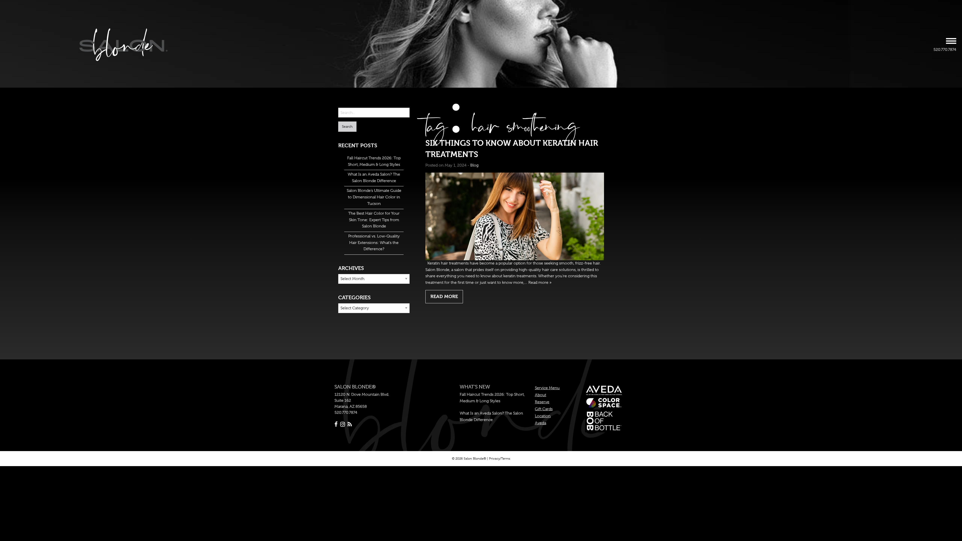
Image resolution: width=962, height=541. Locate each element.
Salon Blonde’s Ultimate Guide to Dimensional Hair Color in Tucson (374, 197)
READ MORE (444, 296)
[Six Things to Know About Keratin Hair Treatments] (514, 216)
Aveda (540, 423)
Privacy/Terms (499, 458)
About (540, 395)
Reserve (542, 402)
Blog (474, 165)
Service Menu (547, 388)
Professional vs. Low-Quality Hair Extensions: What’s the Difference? (374, 242)
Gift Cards (544, 409)
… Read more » (537, 282)
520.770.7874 (944, 49)
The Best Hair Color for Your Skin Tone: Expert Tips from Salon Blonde (374, 219)
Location (543, 416)
